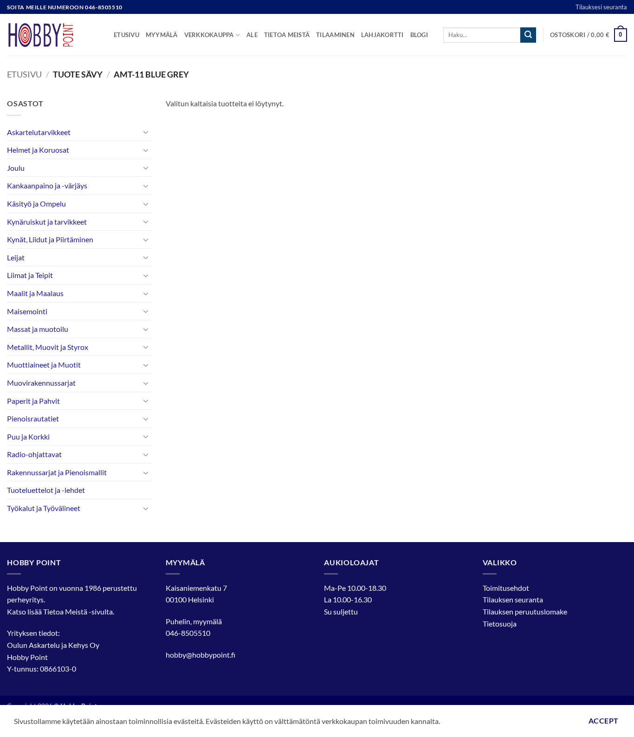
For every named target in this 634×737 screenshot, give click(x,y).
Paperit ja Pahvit (33, 400)
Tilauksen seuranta (513, 599)
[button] (588, 35)
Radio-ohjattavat (34, 454)
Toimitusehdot (506, 587)
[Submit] (528, 35)
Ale (252, 35)
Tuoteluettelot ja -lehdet (46, 489)
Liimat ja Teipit (30, 275)
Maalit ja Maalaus (35, 293)
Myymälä (162, 35)
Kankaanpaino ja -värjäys (47, 185)
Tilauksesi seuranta (601, 7)
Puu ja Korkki (28, 436)
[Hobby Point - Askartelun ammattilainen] (53, 35)
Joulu (16, 167)
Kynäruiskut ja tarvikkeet (47, 221)
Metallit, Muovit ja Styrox (47, 347)
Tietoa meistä (287, 35)
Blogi (419, 35)
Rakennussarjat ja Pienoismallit (57, 472)
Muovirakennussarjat (41, 382)
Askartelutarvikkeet (39, 132)
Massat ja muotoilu (37, 328)
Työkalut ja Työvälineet (43, 508)
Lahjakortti (382, 35)
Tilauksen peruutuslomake (525, 611)
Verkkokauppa (209, 35)
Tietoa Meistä (65, 611)
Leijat (16, 257)
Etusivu (126, 35)
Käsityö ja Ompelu (36, 203)
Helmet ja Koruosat (38, 149)
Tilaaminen (335, 35)
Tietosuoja (500, 623)
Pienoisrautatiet (33, 418)
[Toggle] (146, 131)
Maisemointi (27, 311)
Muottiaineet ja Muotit (44, 364)
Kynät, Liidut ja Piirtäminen (50, 239)
